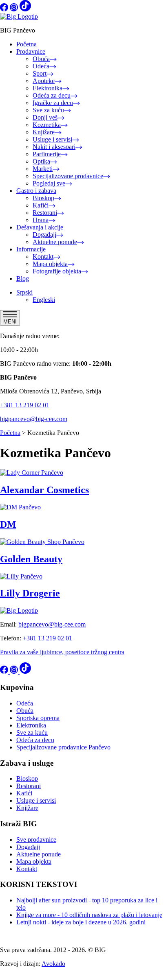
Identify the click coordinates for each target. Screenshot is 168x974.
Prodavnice (30, 51)
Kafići (41, 205)
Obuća (41, 58)
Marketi (43, 168)
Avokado (53, 963)
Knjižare (44, 132)
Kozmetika (47, 124)
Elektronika (47, 88)
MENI (10, 322)
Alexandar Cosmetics (44, 490)
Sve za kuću (48, 110)
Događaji (44, 234)
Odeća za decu (52, 95)
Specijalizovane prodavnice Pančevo (63, 747)
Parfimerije (47, 154)
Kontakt (43, 256)
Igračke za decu (53, 102)
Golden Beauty (31, 559)
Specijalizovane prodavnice (68, 176)
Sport (39, 73)
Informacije (31, 249)
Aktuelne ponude (55, 241)
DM (8, 524)
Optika (41, 161)
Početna (26, 44)
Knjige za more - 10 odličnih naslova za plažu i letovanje (89, 914)
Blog (22, 278)
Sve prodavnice (36, 839)
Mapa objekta (50, 263)
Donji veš (45, 117)
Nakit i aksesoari (54, 146)
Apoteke (44, 80)
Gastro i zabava (36, 190)
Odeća (41, 66)
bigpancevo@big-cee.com (33, 418)
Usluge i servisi (52, 139)
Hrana (41, 219)
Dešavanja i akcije (39, 227)
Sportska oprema (38, 717)
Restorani (45, 212)
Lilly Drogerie (30, 593)
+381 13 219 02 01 (24, 405)
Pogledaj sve (49, 183)
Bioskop (43, 197)
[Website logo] (19, 16)
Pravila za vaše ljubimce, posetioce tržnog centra (62, 652)
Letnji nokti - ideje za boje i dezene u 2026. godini (81, 922)
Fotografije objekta (57, 271)
